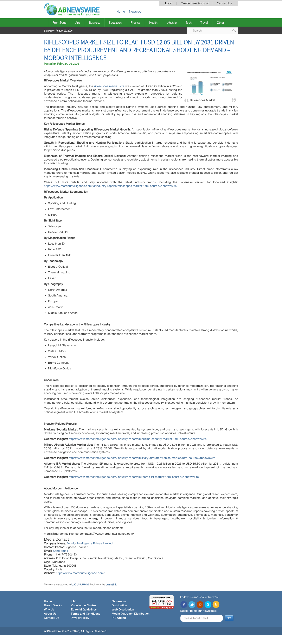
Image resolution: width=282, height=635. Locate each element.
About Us (50, 613)
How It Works (53, 605)
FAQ (74, 601)
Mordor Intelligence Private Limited (90, 543)
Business (94, 22)
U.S (79, 584)
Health (153, 22)
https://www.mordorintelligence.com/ (80, 573)
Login (168, 3)
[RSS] (215, 605)
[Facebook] (183, 605)
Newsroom (136, 11)
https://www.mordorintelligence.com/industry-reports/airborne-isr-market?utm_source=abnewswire (134, 476)
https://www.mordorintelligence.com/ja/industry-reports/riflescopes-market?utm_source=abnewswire (110, 185)
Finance (135, 22)
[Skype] (207, 605)
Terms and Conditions (85, 613)
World (85, 584)
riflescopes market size (109, 86)
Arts (77, 22)
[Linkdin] (199, 605)
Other (220, 22)
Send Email (60, 550)
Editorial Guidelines (84, 609)
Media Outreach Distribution (130, 613)
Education (115, 22)
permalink (111, 584)
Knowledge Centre (83, 605)
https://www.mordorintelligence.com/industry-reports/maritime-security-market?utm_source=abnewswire (138, 439)
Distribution (119, 605)
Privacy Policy (80, 617)
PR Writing (119, 617)
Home (120, 11)
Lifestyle (171, 22)
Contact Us (224, 3)
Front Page (59, 22)
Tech (189, 22)
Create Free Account (195, 3)
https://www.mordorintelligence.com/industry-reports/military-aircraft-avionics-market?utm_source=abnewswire (142, 457)
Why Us (49, 609)
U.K (73, 584)
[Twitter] (191, 605)
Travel (204, 22)
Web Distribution (123, 609)
